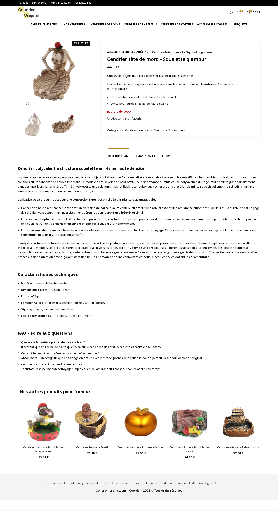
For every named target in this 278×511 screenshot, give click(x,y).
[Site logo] (28, 12)
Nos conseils (54, 483)
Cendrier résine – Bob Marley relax (189, 449)
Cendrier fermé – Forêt (92, 447)
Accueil (112, 51)
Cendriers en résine (135, 51)
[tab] (118, 154)
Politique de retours (125, 483)
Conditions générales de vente (87, 483)
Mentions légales (202, 483)
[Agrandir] (27, 104)
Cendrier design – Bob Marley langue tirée (43, 449)
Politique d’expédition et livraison (165, 483)
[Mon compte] (232, 12)
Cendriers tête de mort (169, 130)
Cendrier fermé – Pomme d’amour (141, 447)
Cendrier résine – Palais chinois (238, 447)
